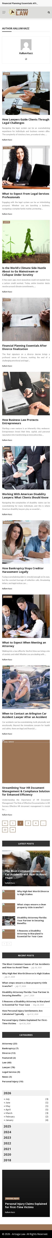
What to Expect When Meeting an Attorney (24, 644)
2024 (7, 1132)
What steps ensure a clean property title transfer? (31, 906)
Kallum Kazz (26, 53)
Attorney (8, 597)
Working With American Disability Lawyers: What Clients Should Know (25, 495)
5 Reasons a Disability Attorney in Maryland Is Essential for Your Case (30, 933)
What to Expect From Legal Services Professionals (25, 195)
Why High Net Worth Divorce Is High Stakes (33, 893)
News (5, 1076)
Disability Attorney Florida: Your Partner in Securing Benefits (32, 920)
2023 (7, 1137)
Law (5, 374)
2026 (7, 1093)
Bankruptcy (8, 522)
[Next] (9, 943)
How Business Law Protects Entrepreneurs (20, 421)
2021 (7, 1149)
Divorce (7, 300)
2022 (7, 1143)
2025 (7, 1126)
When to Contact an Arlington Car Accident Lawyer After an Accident (24, 715)
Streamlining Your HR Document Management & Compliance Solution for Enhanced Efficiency (26, 791)
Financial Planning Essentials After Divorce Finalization (24, 347)
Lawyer (6, 74)
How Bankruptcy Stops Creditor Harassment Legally (23, 570)
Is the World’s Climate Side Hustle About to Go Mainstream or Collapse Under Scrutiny (24, 271)
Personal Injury (10, 1081)
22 (5, 829)
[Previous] (4, 943)
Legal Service (9, 148)
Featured (7, 1057)
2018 (7, 1160)
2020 (7, 1154)
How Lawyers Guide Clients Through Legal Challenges (25, 121)
